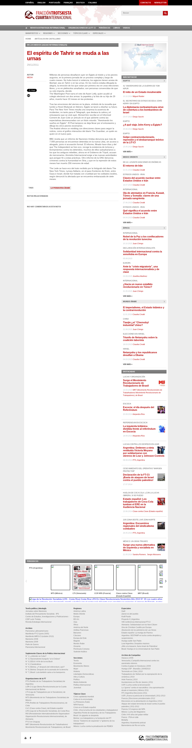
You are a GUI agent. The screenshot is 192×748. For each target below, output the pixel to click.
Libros (116, 28)
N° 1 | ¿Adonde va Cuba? (36, 656)
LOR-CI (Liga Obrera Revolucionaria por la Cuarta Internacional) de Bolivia (46, 688)
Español (30, 2)
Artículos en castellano (47, 38)
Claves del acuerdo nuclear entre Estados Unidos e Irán (141, 179)
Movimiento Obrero (81, 666)
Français (68, 2)
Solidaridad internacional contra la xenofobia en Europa (142, 253)
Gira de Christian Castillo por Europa (137, 627)
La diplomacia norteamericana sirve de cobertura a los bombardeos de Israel (143, 110)
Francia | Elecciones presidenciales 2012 (138, 698)
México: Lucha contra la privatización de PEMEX (93, 726)
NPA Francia (79, 705)
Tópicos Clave (80, 33)
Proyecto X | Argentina (131, 619)
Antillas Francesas (81, 630)
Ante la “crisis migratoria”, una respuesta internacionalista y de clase (141, 269)
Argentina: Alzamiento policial (134, 723)
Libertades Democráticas (84, 674)
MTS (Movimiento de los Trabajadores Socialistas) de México (47, 698)
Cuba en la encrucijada (83, 699)
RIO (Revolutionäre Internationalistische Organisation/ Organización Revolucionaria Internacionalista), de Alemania (47, 716)
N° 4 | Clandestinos (33, 664)
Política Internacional (82, 685)
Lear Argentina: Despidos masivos (135, 643)
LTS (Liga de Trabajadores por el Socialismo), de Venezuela (45, 693)
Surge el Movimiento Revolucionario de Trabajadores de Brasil (136, 383)
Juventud (77, 688)
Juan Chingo (138, 243)
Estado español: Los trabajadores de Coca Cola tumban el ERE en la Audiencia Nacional (138, 503)
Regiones (47, 33)
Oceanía (77, 646)
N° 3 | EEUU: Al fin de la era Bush (39, 661)
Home (28, 38)
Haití (123, 611)
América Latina (80, 611)
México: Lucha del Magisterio (133, 712)
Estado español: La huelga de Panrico (137, 633)
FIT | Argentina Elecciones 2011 (134, 693)
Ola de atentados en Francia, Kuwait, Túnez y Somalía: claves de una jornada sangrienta (143, 196)
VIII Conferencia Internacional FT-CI (136, 622)
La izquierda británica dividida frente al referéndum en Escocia (139, 429)
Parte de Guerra (32, 644)
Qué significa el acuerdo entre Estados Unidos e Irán (140, 212)
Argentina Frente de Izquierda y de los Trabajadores (95, 713)
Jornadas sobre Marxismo (36, 611)
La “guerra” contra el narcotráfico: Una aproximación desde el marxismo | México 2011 (143, 689)
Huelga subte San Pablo (131, 641)
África (76, 625)
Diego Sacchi (138, 117)
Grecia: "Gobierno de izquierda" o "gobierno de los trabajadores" (94, 722)
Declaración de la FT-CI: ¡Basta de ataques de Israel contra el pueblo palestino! (138, 477)
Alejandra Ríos (139, 414)
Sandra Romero (139, 554)
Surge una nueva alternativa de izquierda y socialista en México (139, 548)
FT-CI (96, 14)
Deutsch (80, 2)
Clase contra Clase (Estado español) (148, 511)
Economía (78, 663)
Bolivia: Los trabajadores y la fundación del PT (92, 718)
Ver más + (127, 151)
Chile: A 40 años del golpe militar (135, 715)
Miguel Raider (138, 96)
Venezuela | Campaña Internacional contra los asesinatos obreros (140, 662)
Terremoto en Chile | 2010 (132, 671)
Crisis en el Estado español (85, 707)
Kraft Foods (126, 617)
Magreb (77, 641)
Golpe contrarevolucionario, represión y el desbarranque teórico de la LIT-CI (143, 140)
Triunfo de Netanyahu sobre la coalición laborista (140, 338)
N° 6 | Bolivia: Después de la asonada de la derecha (47, 670)
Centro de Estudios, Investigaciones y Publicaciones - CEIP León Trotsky (47, 618)
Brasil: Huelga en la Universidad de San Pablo (140, 649)
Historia (77, 671)
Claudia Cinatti (139, 170)
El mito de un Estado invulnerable (142, 92)
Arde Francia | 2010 (130, 679)
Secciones (63, 33)
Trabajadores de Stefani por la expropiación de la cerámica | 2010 (142, 675)
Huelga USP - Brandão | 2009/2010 (136, 669)
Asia (75, 622)
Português (54, 2)
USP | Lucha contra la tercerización (136, 685)
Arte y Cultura (79, 677)
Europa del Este (80, 638)
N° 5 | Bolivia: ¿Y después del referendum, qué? (45, 667)
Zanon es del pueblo (130, 614)
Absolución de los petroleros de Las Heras (139, 630)
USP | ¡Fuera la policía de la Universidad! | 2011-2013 (143, 696)
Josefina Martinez (140, 276)
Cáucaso (77, 635)
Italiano (92, 2)
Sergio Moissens (154, 554)
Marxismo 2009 (32, 642)
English (41, 2)
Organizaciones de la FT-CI (82, 28)
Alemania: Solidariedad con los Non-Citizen (139, 625)
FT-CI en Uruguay (33, 722)
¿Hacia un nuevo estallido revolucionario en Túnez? (138, 285)
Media (30, 77)
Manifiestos (32, 33)
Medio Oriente (79, 614)
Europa (77, 617)
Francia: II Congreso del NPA (133, 709)
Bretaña (125, 720)
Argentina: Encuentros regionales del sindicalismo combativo (138, 526)
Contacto (145, 2)
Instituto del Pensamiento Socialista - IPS (42, 614)
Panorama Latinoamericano (37, 631)
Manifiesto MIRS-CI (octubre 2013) (40, 636)
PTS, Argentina (139, 460)
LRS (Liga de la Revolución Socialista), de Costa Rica (47, 711)
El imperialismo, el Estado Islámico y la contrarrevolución (143, 308)
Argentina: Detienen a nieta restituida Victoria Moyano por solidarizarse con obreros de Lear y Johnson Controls (143, 451)
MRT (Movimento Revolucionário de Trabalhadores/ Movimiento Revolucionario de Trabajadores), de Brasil (142, 392)
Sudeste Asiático (80, 652)
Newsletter (160, 2)
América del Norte (81, 627)
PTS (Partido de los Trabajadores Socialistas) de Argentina (45, 682)
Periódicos (104, 28)
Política (77, 679)
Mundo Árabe (79, 643)
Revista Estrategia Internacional (47, 28)
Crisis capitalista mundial (84, 697)
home (26, 28)
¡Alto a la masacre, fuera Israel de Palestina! (139, 646)
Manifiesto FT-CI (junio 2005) (37, 634)
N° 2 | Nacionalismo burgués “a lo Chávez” (43, 659)
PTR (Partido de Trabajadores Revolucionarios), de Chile (46, 704)
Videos (126, 28)
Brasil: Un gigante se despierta (86, 715)
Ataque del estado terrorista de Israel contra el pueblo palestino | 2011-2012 (143, 705)
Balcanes (77, 633)
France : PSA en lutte (130, 717)
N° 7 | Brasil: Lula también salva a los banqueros (45, 672)
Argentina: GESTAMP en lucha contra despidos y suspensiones (141, 636)
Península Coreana (81, 649)
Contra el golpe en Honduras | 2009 (136, 666)
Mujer (76, 669)
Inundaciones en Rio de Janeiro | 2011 (137, 682)
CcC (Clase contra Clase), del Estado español (44, 708)
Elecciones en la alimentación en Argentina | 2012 (142, 701)
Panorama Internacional (35, 647)
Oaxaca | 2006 (127, 658)
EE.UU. (77, 619)
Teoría (76, 661)
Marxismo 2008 (32, 639)
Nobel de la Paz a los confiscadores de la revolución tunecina (143, 238)
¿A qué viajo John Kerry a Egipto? (142, 124)
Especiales (98, 33)
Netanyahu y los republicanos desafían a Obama (140, 353)
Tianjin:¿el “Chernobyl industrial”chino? (136, 323)
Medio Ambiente (80, 682)
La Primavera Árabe (60, 188)
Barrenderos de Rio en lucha (133, 725)
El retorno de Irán (133, 165)
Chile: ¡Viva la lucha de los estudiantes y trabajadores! (96, 710)
